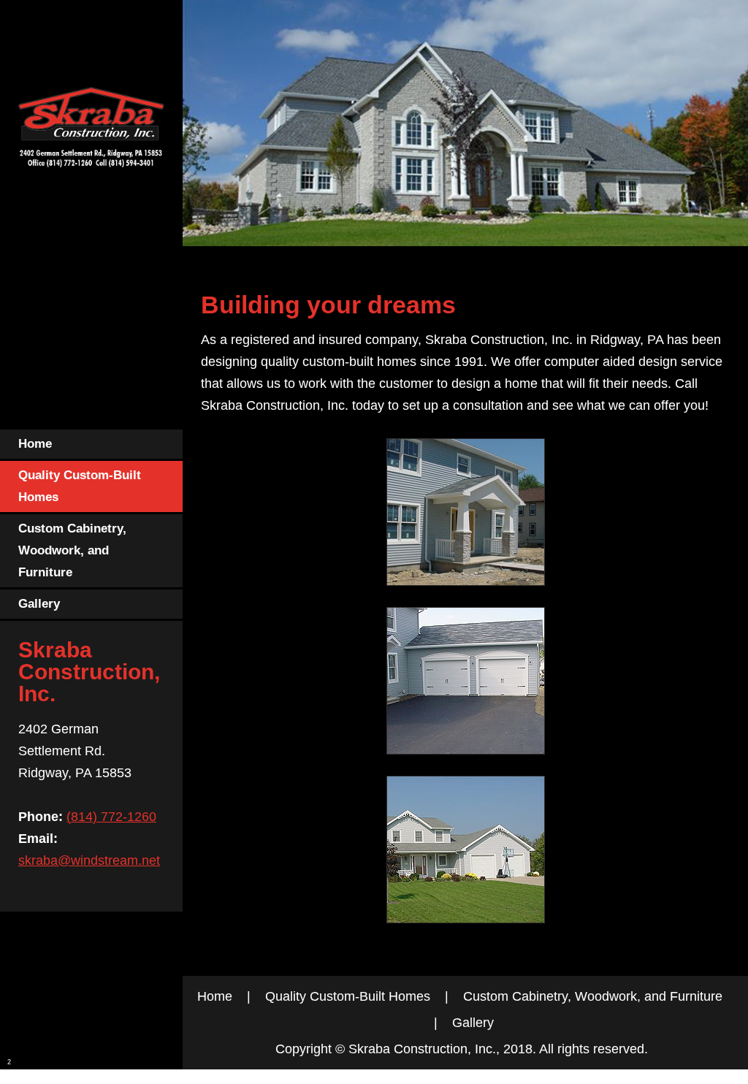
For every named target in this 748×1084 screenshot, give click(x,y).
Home (214, 996)
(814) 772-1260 (111, 816)
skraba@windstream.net (89, 860)
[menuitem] (91, 445)
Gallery (473, 1022)
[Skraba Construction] (91, 131)
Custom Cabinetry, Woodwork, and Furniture (592, 996)
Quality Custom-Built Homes (347, 996)
